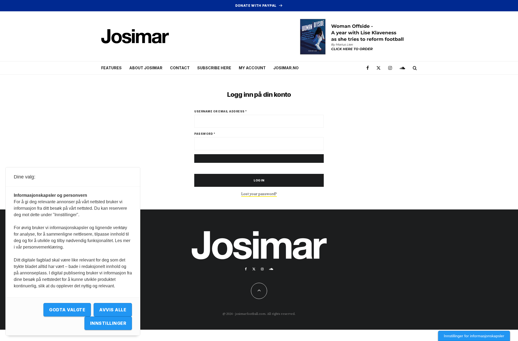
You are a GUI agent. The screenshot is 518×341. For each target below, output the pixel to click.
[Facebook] (367, 68)
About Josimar (145, 68)
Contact (180, 68)
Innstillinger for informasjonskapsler (474, 336)
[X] (378, 68)
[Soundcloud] (402, 68)
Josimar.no (286, 68)
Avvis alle (112, 309)
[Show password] (259, 158)
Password (204, 133)
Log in (259, 180)
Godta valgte (67, 309)
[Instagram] (390, 68)
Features (111, 68)
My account (252, 68)
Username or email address (220, 111)
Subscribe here (214, 68)
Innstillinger (108, 323)
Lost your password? (259, 194)
